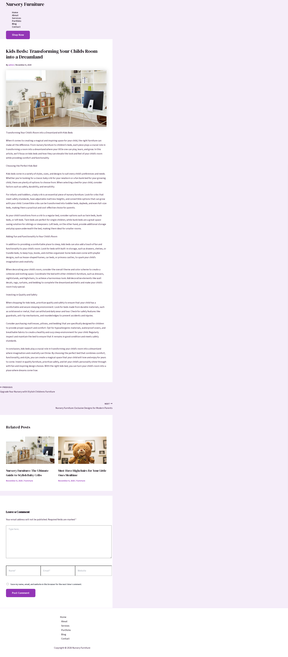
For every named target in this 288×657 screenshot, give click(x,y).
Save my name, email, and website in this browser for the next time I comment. (46, 584)
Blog (14, 24)
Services (16, 18)
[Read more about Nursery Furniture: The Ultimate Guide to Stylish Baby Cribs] (30, 463)
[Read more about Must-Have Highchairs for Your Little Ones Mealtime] (82, 463)
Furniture (28, 480)
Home (15, 12)
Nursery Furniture (25, 4)
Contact (16, 27)
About (15, 15)
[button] (18, 35)
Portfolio (16, 21)
